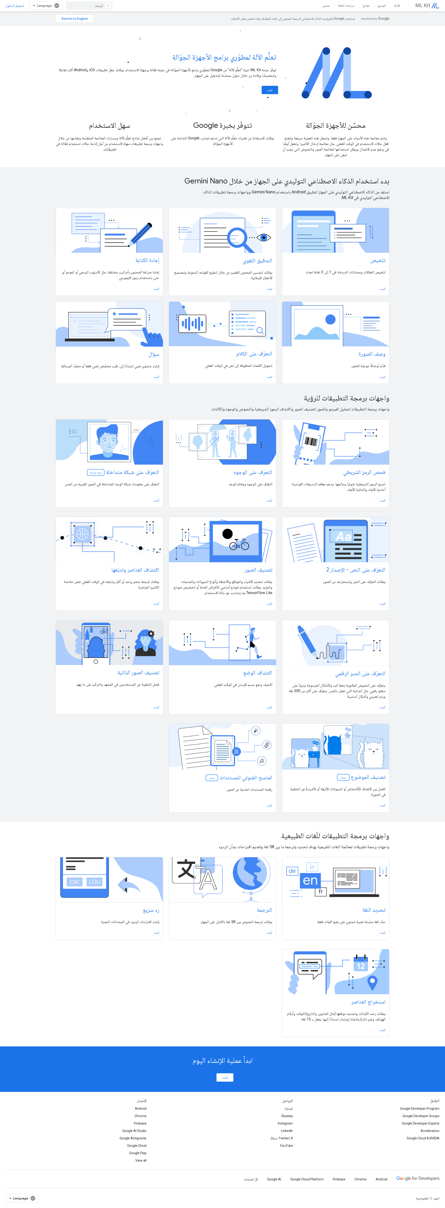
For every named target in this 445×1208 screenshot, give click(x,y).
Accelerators (430, 1131)
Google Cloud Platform (307, 1179)
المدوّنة (289, 1108)
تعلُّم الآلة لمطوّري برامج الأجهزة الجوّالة (224, 57)
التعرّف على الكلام (254, 353)
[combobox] (89, 5)
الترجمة (264, 909)
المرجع (382, 5)
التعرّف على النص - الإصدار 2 (355, 569)
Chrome (140, 1116)
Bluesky (287, 1116)
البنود (436, 1198)
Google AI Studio (134, 1131)
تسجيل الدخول (15, 5)
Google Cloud (136, 1145)
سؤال (153, 354)
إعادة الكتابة (147, 260)
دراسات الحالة (346, 5)
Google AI (274, 1179)
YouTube (286, 1145)
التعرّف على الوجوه (252, 472)
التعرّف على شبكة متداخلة (124, 472)
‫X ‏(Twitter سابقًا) (282, 1138)
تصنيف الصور (258, 569)
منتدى (326, 5)
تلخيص (377, 260)
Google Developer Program (419, 1108)
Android (140, 1108)
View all (140, 1160)
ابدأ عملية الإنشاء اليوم (223, 1060)
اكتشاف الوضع (257, 672)
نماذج (366, 5)
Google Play (137, 1153)
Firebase (140, 1123)
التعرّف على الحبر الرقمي (360, 673)
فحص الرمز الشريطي (364, 472)
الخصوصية (422, 1198)
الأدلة (397, 5)
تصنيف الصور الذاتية (138, 672)
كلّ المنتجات (251, 1179)
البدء (270, 90)
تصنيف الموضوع (362, 776)
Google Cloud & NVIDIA (423, 1138)
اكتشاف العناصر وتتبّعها (135, 569)
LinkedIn (287, 1131)
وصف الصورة (372, 353)
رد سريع (151, 909)
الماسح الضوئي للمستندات (240, 777)
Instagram (285, 1123)
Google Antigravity (133, 1138)
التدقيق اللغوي (257, 260)
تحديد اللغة (373, 909)
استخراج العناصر (368, 1001)
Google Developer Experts (420, 1123)
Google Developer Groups (421, 1116)
